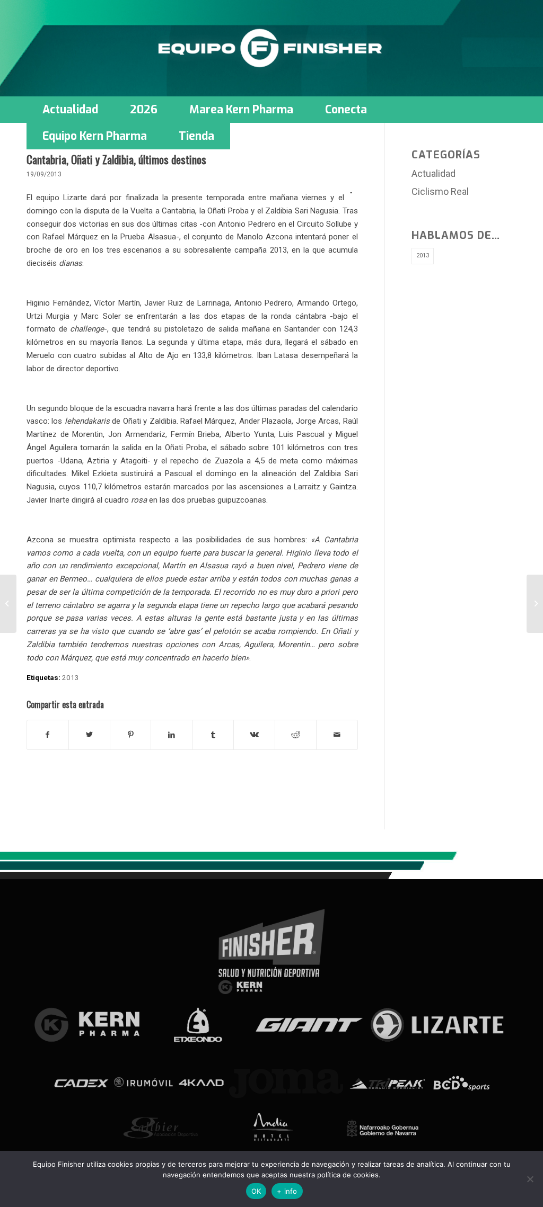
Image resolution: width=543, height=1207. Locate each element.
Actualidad (433, 173)
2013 (70, 677)
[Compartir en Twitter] (89, 734)
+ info (287, 1191)
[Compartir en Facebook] (47, 734)
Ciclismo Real (440, 191)
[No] (529, 1179)
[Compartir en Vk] (254, 734)
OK (256, 1191)
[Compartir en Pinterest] (130, 734)
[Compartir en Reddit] (295, 734)
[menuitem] (70, 109)
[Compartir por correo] (337, 734)
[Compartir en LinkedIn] (171, 734)
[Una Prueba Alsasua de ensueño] (8, 604)
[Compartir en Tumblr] (212, 734)
